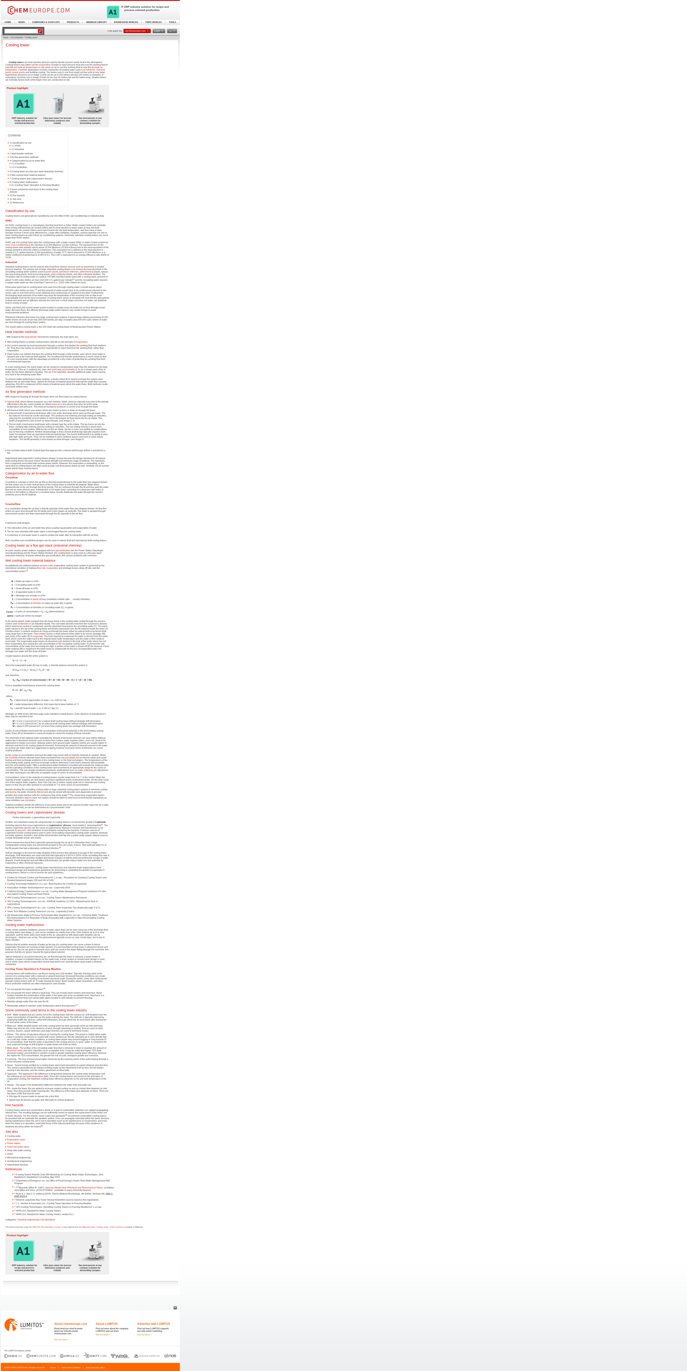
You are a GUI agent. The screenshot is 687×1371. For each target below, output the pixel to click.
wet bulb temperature (33, 1076)
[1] (73, 279)
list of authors (117, 1227)
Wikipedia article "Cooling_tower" (95, 1227)
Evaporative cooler (16, 1139)
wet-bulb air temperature (26, 67)
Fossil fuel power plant (18, 1147)
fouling (13, 792)
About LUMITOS (107, 1323)
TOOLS (172, 22)
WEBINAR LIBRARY (96, 22)
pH (95, 770)
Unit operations (47, 1219)
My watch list (115, 31)
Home (5, 37)
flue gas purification (60, 550)
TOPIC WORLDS (153, 22)
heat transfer (31, 337)
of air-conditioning (17, 245)
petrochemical (87, 272)
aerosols (21, 830)
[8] (66, 1115)
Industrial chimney (68, 545)
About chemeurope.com (70, 1323)
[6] (44, 988)
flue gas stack (43, 545)
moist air (56, 404)
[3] (27, 570)
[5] (60, 847)
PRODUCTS (73, 22)
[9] (42, 1126)
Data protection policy (95, 1368)
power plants (18, 72)
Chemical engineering (28, 1219)
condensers (23, 623)
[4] (102, 825)
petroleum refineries (69, 272)
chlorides (37, 603)
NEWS (21, 22)
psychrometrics (69, 369)
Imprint (53, 1368)
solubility (13, 757)
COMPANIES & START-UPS (46, 22)
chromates (30, 800)
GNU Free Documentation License (46, 1227)
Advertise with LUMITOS (153, 1323)
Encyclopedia (17, 37)
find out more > (61, 1339)
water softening (85, 770)
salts (60, 641)
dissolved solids (15, 1050)
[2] (36, 290)
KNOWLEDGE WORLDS (126, 22)
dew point (52, 369)
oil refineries (89, 70)
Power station (13, 1143)
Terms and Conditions (71, 1368)
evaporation (45, 65)
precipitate (70, 757)
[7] (76, 1005)
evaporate (38, 636)
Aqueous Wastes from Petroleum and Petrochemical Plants (74, 1187)
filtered (40, 792)
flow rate (41, 568)
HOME (8, 22)
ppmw (36, 599)
